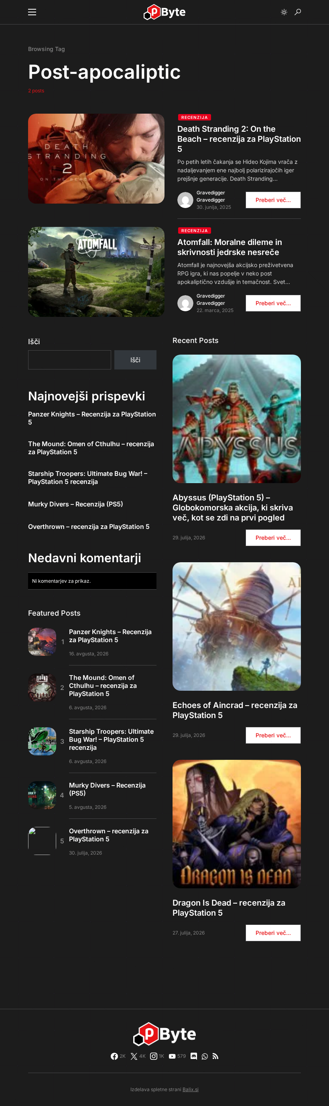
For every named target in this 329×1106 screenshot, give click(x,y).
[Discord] (193, 1056)
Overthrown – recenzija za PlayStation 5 (89, 526)
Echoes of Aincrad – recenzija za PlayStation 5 (235, 710)
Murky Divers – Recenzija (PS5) (75, 504)
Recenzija (194, 117)
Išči (34, 341)
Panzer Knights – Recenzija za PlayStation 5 (92, 418)
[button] (32, 12)
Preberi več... (273, 199)
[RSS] (215, 1056)
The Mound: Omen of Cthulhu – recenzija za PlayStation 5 (91, 448)
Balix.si (191, 1089)
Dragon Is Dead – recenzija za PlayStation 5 (229, 908)
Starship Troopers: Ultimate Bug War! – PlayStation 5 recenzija (87, 477)
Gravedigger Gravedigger (211, 196)
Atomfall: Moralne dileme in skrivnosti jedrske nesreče (229, 247)
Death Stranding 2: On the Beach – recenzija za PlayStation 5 (239, 139)
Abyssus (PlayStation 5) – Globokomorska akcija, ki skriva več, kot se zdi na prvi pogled (233, 507)
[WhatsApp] (205, 1056)
